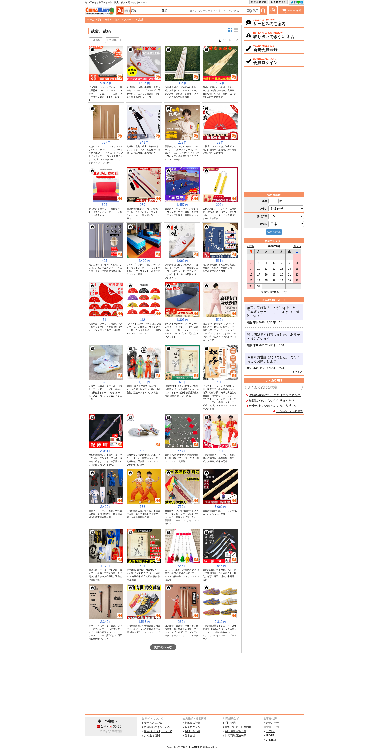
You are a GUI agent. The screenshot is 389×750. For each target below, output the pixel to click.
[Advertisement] (163, 683)
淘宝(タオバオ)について (158, 731)
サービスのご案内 (154, 722)
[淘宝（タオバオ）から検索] (120, 10)
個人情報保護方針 (235, 731)
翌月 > (297, 246)
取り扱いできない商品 (157, 727)
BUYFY (270, 731)
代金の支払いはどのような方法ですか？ (275, 405)
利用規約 (230, 722)
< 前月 (250, 246)
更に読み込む (163, 647)
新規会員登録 (259, 2)
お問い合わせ (192, 731)
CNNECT (271, 739)
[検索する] (263, 10)
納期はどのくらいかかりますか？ (272, 400)
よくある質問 (152, 735)
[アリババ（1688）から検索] (127, 10)
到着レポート (273, 722)
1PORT (270, 735)
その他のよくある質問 (289, 411)
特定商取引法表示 (235, 735)
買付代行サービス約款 (238, 727)
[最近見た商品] (273, 10)
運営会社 (190, 735)
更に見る (297, 372)
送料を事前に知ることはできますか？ (275, 395)
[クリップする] (92, 49)
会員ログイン (278, 2)
